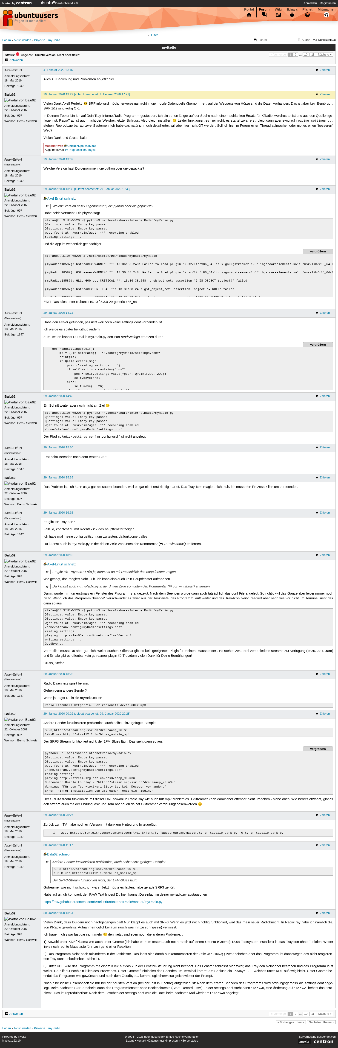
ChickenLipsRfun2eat (81, 146)
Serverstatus (190, 1040)
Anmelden (310, 3)
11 (312, 54)
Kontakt (141, 1040)
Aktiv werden (22, 40)
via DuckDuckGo (324, 40)
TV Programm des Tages (80, 150)
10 (305, 54)
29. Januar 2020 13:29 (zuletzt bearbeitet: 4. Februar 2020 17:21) (86, 94)
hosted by (9, 3)
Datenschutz (156, 1040)
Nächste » (325, 54)
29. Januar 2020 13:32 (58, 159)
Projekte (39, 40)
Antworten (16, 60)
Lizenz (130, 1040)
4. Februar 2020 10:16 (58, 70)
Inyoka (22, 1037)
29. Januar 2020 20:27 (58, 815)
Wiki (278, 9)
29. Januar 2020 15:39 (58, 477)
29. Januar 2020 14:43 (58, 396)
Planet (307, 9)
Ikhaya (292, 9)
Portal (249, 9)
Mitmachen (326, 9)
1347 (20, 86)
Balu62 (9, 94)
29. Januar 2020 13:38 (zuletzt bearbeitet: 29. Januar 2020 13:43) (86, 189)
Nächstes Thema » (321, 1022)
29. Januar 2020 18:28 (58, 674)
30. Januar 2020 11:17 (58, 845)
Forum (264, 9)
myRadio (54, 40)
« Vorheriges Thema (291, 1022)
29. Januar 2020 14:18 (58, 313)
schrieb (69, 199)
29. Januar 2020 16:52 (58, 512)
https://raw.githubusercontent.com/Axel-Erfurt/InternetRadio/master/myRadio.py (103, 902)
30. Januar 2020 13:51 (58, 913)
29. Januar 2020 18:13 (58, 555)
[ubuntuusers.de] (31, 19)
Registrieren (328, 3)
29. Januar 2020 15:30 (58, 447)
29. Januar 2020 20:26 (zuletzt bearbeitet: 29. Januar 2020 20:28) (86, 713)
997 (19, 115)
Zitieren (325, 70)
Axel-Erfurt (13, 70)
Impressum (173, 1040)
